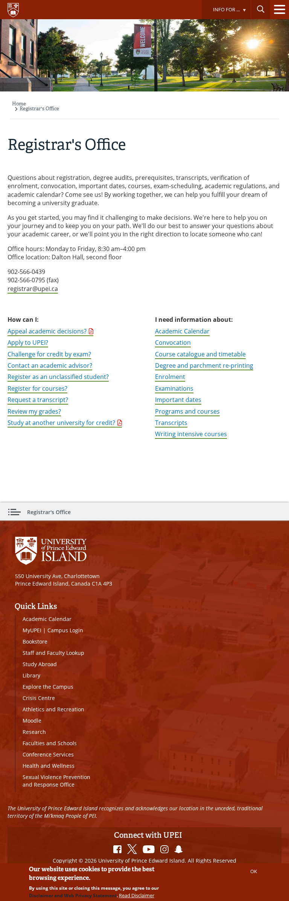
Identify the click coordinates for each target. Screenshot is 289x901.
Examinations (174, 388)
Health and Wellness (49, 765)
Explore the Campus (48, 686)
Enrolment (170, 377)
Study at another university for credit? (61, 423)
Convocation (173, 342)
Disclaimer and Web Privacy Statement (73, 895)
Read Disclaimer (136, 895)
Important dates (178, 400)
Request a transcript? (38, 400)
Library (31, 675)
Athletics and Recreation (53, 709)
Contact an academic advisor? (50, 365)
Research (34, 731)
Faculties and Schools (50, 743)
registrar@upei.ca (33, 289)
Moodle (32, 720)
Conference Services (48, 754)
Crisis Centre (39, 698)
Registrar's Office (39, 108)
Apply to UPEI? (28, 342)
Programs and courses (187, 411)
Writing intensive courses (191, 434)
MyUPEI (32, 630)
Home (19, 103)
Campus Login (65, 630)
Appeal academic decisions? (47, 331)
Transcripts (171, 423)
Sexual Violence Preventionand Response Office (56, 780)
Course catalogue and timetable (200, 354)
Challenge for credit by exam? (49, 354)
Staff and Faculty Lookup (53, 652)
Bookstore (35, 641)
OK (253, 871)
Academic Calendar (182, 331)
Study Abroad (40, 664)
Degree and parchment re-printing (204, 365)
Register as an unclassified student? (58, 377)
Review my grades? (34, 411)
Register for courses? (37, 388)
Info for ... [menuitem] (220, 12)
